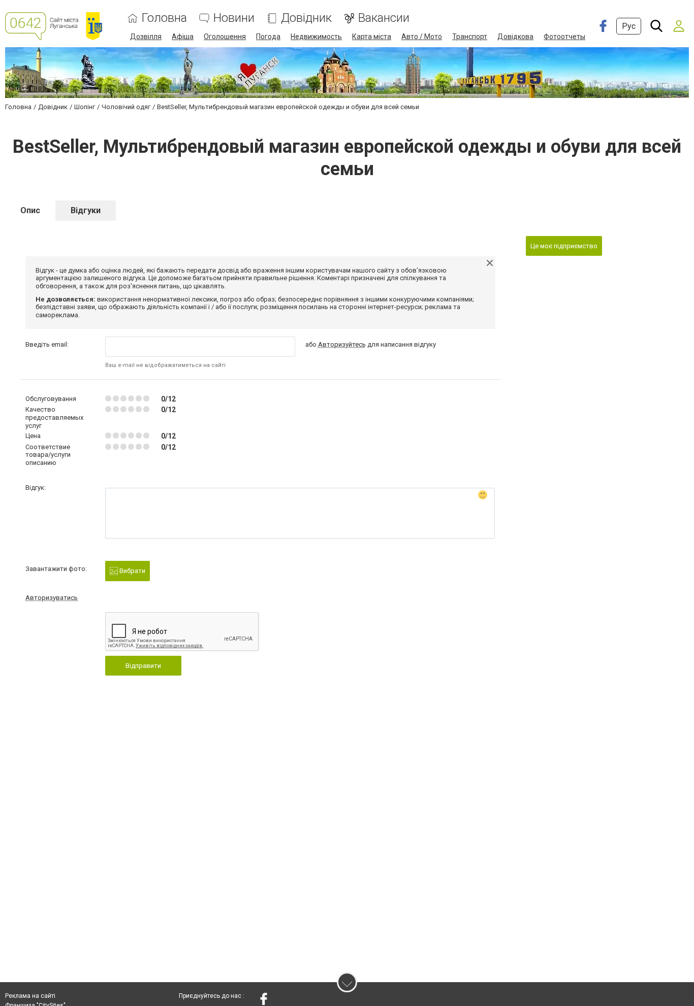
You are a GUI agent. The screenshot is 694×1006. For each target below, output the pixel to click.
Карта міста (371, 36)
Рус (629, 26)
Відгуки (86, 210)
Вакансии (383, 18)
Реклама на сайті (30, 995)
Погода (268, 36)
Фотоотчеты (564, 36)
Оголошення (225, 36)
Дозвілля (146, 36)
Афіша (183, 36)
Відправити (143, 665)
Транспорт (469, 36)
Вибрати (131, 571)
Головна (164, 18)
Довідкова (515, 36)
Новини (234, 18)
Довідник (306, 18)
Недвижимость (316, 36)
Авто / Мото (421, 36)
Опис (30, 210)
